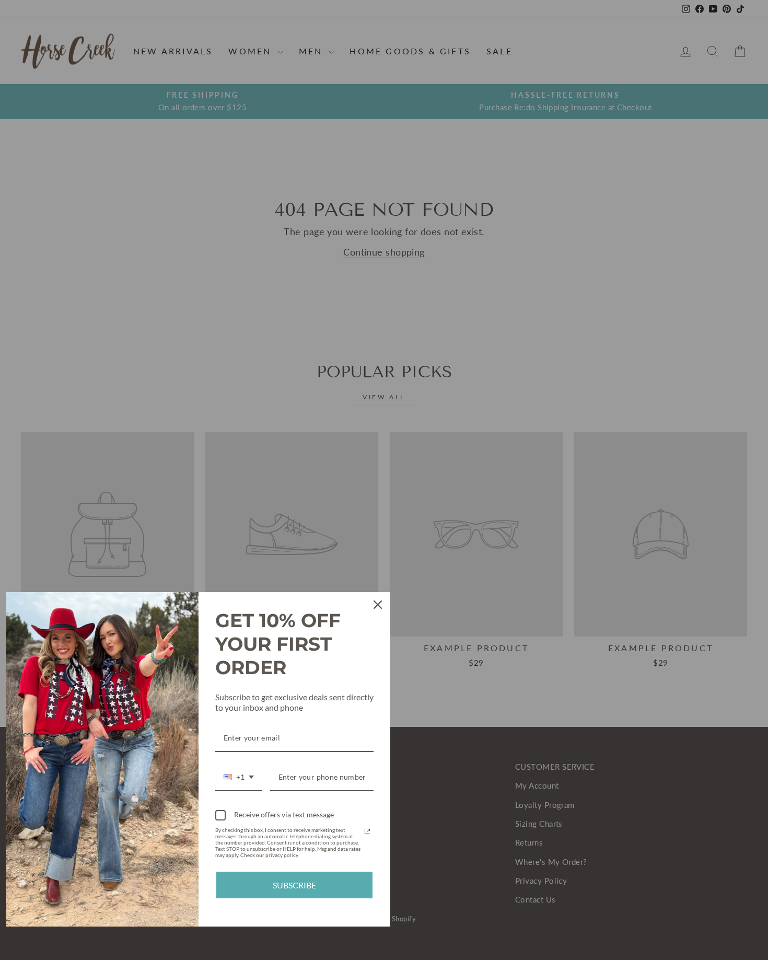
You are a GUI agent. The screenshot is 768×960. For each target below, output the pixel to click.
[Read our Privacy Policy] (367, 831)
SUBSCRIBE (294, 885)
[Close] (377, 604)
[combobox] (238, 778)
